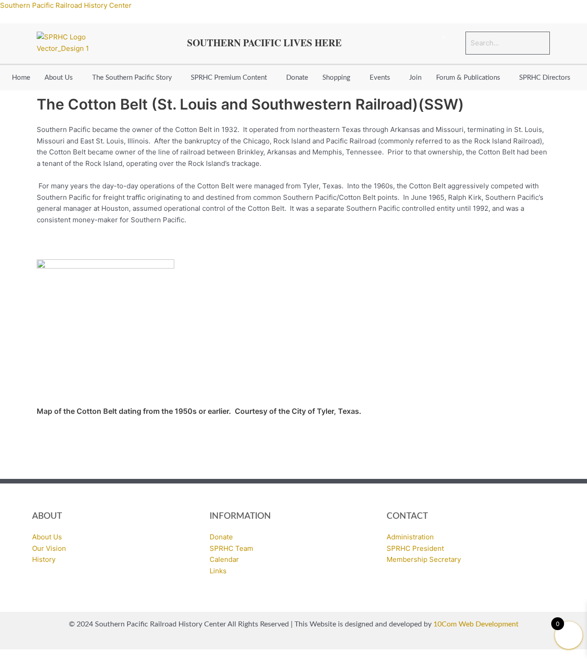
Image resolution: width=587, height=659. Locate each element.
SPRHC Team (231, 548)
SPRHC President (415, 548)
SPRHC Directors (544, 77)
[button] (61, 78)
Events (380, 77)
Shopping (336, 77)
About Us (58, 77)
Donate (297, 77)
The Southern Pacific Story (132, 77)
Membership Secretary (424, 559)
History (43, 559)
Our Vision (49, 548)
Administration (410, 537)
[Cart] (439, 43)
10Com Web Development (476, 624)
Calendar (224, 559)
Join (415, 77)
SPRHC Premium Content (229, 77)
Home (21, 77)
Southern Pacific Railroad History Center (66, 5)
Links (218, 570)
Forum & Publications (468, 77)
